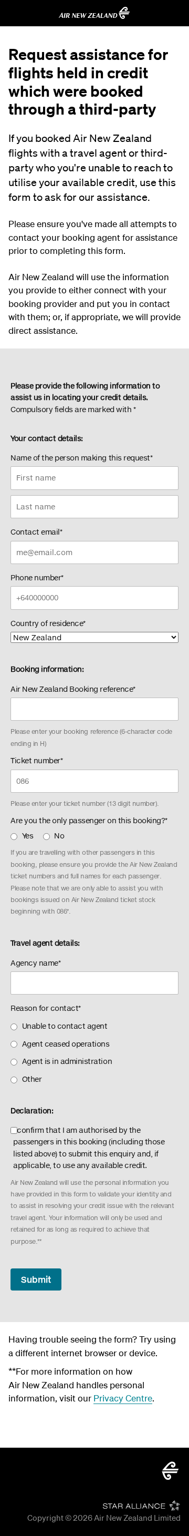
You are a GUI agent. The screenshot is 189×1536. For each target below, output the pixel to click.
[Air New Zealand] (94, 13)
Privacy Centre (122, 1398)
